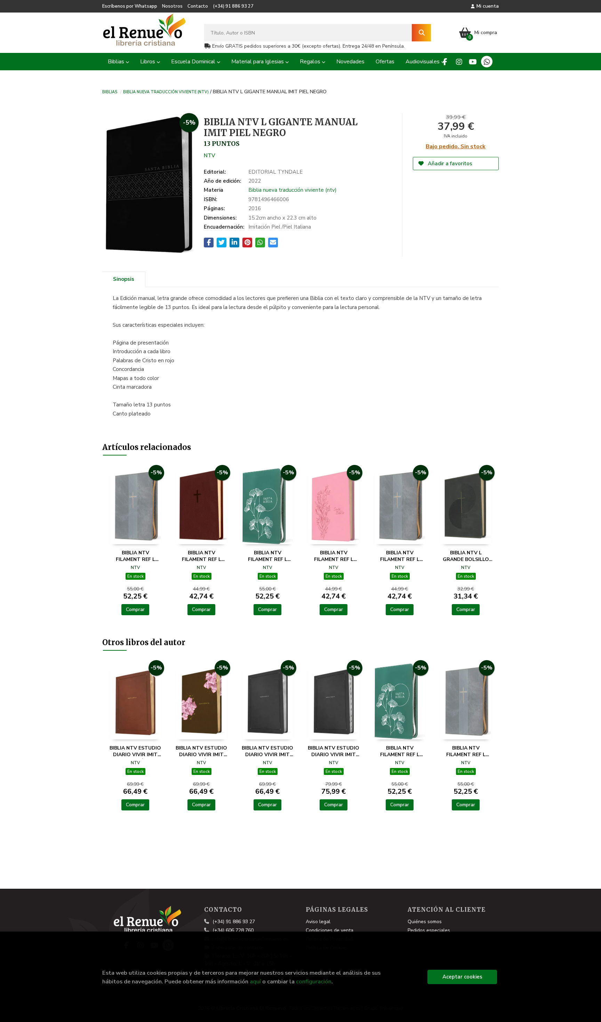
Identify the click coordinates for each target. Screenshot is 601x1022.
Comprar (135, 609)
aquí (255, 981)
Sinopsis (123, 279)
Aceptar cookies (462, 976)
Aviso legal (318, 921)
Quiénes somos (425, 921)
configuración (313, 981)
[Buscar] (421, 32)
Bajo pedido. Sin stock (456, 146)
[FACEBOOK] (445, 62)
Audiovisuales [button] (423, 61)
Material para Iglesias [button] (258, 61)
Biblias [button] (117, 61)
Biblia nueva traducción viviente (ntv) (166, 91)
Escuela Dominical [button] (194, 61)
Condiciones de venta (329, 930)
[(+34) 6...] (486, 62)
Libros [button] (148, 61)
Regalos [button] (311, 61)
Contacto (197, 6)
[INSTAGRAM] (459, 62)
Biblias (109, 91)
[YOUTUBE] (473, 62)
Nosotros (172, 6)
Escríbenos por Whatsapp (129, 6)
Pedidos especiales (429, 930)
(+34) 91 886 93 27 (233, 6)
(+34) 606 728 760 (233, 930)
